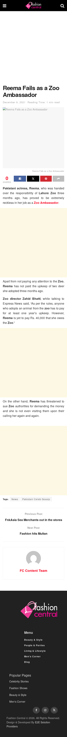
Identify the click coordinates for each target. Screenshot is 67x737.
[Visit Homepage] (33, 5)
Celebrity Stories (19, 681)
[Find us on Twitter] (54, 710)
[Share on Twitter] (33, 179)
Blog (27, 662)
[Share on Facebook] (20, 179)
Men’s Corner (32, 656)
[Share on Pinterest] (46, 179)
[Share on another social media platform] (58, 179)
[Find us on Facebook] (36, 710)
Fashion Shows (18, 688)
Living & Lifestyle (35, 650)
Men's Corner (17, 701)
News (15, 499)
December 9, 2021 (14, 102)
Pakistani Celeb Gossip (36, 499)
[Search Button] (62, 5)
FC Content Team (33, 570)
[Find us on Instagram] (45, 710)
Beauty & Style (33, 639)
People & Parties (34, 645)
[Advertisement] (33, 49)
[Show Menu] (4, 5)
